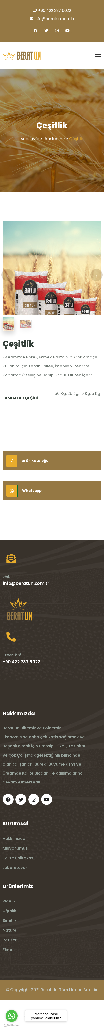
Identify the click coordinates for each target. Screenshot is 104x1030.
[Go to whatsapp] (12, 1016)
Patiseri (10, 970)
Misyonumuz (15, 878)
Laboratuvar (15, 898)
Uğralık (9, 941)
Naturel (10, 960)
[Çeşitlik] (52, 283)
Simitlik (10, 951)
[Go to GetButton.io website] (11, 1025)
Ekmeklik (11, 980)
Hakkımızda (14, 869)
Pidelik (9, 931)
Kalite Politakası (18, 888)
